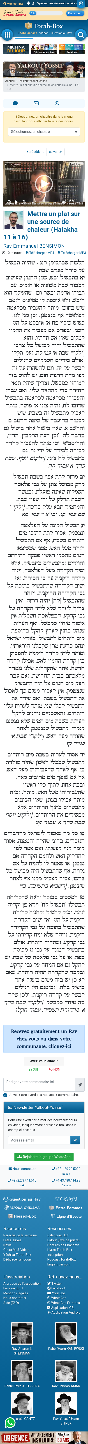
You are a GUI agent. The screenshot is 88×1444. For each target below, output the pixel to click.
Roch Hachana (27, 33)
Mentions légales (15, 1293)
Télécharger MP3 (73, 253)
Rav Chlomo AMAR (66, 1386)
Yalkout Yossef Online (33, 81)
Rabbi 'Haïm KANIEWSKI (66, 1349)
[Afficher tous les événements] (28, 3)
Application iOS (62, 1308)
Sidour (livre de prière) (63, 1240)
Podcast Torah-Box (61, 1259)
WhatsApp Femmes (65, 1303)
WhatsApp (58, 1298)
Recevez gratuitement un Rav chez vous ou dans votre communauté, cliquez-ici (44, 1039)
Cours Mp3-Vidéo (16, 1250)
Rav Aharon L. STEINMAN (22, 1351)
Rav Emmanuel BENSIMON (34, 246)
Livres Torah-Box (59, 1250)
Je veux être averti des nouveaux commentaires (44, 1095)
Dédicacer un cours (17, 1259)
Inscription (55, 1255)
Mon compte (14, 3)
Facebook (58, 1288)
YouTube (58, 1293)
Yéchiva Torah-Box (17, 1255)
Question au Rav (61, 33)
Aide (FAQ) (11, 1303)
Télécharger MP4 (41, 253)
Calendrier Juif (58, 1235)
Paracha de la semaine (20, 1235)
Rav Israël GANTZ (22, 1419)
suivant (54, 152)
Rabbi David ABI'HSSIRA (22, 1386)
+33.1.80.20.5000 (68, 1169)
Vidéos (44, 33)
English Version (58, 1264)
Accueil (10, 81)
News (7, 1245)
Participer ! (75, 13)
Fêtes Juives (12, 1240)
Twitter (56, 1284)
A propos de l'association (22, 1284)
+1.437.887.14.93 (68, 1180)
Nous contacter (24, 1169)
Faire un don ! (13, 1288)
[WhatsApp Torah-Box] (81, 4)
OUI (35, 1069)
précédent (36, 152)
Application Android (65, 1312)
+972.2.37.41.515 (24, 1180)
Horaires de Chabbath (63, 1245)
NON (56, 1069)
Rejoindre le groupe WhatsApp (46, 1157)
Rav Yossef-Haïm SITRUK (66, 1421)
